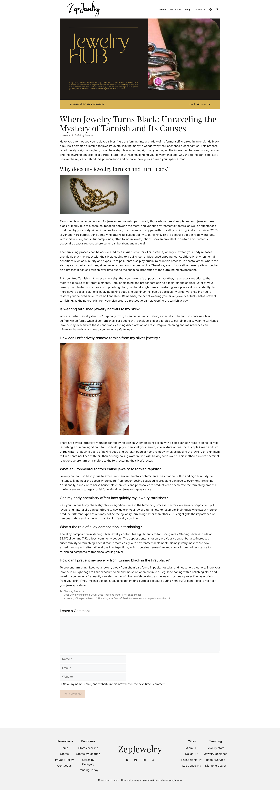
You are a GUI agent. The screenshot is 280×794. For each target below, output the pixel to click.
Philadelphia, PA (191, 760)
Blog (187, 9)
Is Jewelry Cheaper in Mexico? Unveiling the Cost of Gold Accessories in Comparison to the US (117, 598)
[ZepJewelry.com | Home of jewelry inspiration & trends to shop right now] (83, 9)
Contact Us (199, 9)
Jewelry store (215, 748)
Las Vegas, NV (191, 765)
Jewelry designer (215, 754)
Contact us (64, 765)
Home (162, 9)
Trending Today (88, 770)
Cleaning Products (74, 591)
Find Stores (175, 9)
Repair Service (215, 760)
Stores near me (88, 748)
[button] (217, 9)
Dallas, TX (191, 754)
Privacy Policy (64, 760)
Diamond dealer (215, 765)
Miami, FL (192, 748)
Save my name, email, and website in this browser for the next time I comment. (114, 684)
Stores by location (88, 754)
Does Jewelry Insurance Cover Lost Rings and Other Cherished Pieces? (103, 594)
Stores (64, 754)
